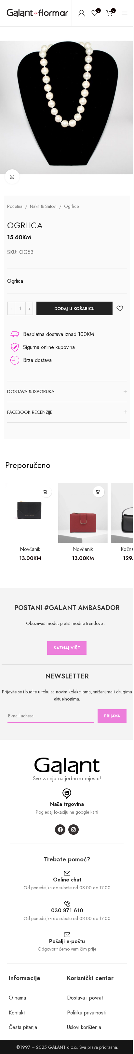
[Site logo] (37, 12)
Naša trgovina (67, 804)
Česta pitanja (23, 1027)
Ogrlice (71, 206)
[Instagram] (73, 829)
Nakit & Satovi (43, 206)
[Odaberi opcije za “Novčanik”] (46, 491)
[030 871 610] (67, 904)
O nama (17, 997)
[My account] (81, 12)
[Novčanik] (30, 513)
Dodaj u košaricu (74, 308)
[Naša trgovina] (66, 793)
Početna (14, 206)
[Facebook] (60, 829)
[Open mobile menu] (124, 12)
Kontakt (17, 1012)
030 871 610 (67, 910)
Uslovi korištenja (84, 1027)
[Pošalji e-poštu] (67, 935)
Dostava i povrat (85, 997)
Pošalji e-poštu (67, 941)
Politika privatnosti (86, 1012)
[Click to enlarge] (12, 176)
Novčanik (30, 549)
